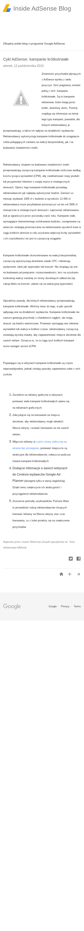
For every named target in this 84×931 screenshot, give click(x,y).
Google (53, 606)
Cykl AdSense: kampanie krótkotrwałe (36, 59)
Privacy (65, 606)
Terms (77, 606)
